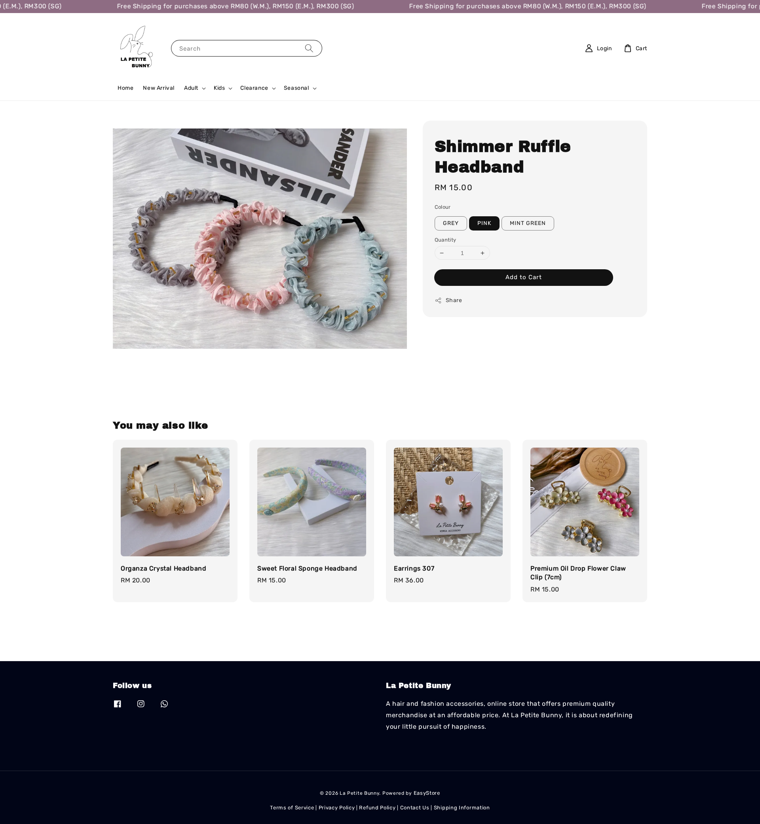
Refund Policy (377, 808)
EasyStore (427, 793)
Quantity (445, 240)
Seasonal (296, 88)
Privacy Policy (337, 808)
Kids (219, 88)
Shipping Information (462, 808)
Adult (191, 88)
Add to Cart (523, 277)
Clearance (254, 88)
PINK (484, 223)
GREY (451, 223)
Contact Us (414, 808)
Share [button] (454, 300)
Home (125, 88)
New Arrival (159, 88)
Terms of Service (292, 808)
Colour (443, 207)
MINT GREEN (528, 223)
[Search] (309, 48)
